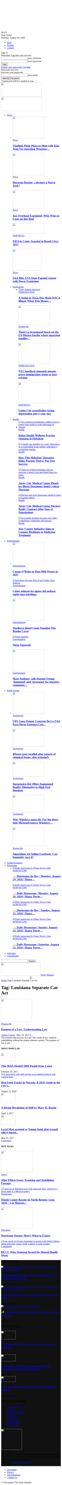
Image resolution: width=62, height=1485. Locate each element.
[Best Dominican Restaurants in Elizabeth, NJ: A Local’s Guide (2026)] (31, 1269)
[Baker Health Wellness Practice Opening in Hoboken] (39, 427)
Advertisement (13, 1475)
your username (34, 58)
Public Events (13, 690)
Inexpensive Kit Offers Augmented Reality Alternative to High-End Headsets (33, 787)
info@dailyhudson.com (22, 1462)
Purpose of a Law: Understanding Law (24, 1029)
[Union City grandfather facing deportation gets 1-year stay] (34, 402)
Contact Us (12, 1477)
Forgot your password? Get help (16, 67)
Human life (23, 326)
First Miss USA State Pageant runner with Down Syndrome (34, 279)
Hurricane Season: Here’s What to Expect (25, 1235)
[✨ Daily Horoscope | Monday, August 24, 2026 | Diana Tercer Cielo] (32, 885)
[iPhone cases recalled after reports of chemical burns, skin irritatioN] (28, 746)
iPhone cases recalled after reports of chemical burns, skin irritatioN (34, 756)
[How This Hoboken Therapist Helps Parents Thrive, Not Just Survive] (39, 449)
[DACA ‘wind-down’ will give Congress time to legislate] (8, 1381)
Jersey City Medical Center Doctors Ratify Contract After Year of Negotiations (39, 509)
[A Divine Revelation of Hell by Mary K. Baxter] (8, 1102)
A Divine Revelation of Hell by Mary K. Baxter (29, 1107)
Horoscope (12, 865)
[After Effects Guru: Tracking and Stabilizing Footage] (17, 1172)
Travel (4, 1174)
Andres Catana (8, 1035)
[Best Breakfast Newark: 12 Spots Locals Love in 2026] (31, 1289)
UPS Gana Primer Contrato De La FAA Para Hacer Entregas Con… (36, 723)
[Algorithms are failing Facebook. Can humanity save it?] (28, 845)
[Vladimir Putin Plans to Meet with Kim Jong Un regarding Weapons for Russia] (28, 137)
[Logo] (21, 95)
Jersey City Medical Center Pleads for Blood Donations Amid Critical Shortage (38, 486)
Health (16, 419)
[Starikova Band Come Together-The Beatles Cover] (28, 619)
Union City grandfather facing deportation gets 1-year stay (36, 412)
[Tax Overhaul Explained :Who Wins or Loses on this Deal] (28, 207)
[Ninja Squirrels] (20, 636)
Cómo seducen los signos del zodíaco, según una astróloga (34, 593)
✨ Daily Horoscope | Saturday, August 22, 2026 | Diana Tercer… (36, 946)
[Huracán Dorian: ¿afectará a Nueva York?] (28, 174)
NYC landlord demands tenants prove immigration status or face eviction (37, 374)
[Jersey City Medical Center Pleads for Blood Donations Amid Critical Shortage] (39, 475)
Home (4, 980)
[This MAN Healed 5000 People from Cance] (8, 1060)
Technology (18, 715)
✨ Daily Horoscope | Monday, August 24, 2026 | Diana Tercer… (35, 895)
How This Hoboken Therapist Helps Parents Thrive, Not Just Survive (36, 461)
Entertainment (13, 541)
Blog (9, 42)
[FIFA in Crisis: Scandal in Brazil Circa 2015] (28, 233)
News (9, 115)
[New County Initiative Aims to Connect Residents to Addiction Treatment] (39, 520)
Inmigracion (18, 287)
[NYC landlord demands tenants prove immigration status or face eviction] (34, 363)
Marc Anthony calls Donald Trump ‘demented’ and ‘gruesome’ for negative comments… (36, 682)
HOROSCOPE (20, 870)
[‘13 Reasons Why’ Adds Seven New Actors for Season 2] (8, 1338)
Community (6, 1246)
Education (5, 1230)
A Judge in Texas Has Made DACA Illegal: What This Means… (39, 299)
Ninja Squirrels (22, 645)
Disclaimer (12, 1469)
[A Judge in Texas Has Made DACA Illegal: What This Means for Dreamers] (29, 289)
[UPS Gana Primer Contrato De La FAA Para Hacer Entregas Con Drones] (28, 713)
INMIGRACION (26, 292)
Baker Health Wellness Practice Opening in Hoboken (36, 437)
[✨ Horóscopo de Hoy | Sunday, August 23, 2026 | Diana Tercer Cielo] (32, 902)
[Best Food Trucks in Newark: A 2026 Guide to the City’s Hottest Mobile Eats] (31, 1077)
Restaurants (6, 1194)
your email (32, 75)
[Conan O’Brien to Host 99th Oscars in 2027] (28, 563)
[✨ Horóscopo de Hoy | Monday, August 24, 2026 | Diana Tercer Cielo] (32, 868)
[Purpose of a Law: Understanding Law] (16, 1021)
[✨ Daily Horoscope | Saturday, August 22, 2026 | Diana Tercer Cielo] (32, 936)
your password (34, 61)
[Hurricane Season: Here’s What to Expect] (17, 1227)
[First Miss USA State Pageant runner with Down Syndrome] (27, 270)
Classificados (13, 956)
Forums (10, 45)
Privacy (10, 1472)
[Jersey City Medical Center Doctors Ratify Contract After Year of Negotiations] (39, 498)
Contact (10, 48)
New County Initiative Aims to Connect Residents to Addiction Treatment (36, 532)
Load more (6, 1140)
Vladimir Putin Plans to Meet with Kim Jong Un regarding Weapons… (36, 147)
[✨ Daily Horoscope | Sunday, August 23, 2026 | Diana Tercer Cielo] (32, 919)
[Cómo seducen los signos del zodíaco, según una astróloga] (37, 583)
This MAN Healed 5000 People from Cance (26, 1065)
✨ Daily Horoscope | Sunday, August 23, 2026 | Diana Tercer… (35, 929)
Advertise (11, 953)
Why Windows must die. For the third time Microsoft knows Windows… (35, 821)
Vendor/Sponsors (14, 863)
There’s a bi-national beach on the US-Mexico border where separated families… (39, 335)
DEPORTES (19, 235)
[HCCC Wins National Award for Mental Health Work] (31, 1244)
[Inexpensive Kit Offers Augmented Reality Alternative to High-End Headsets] (28, 775)
